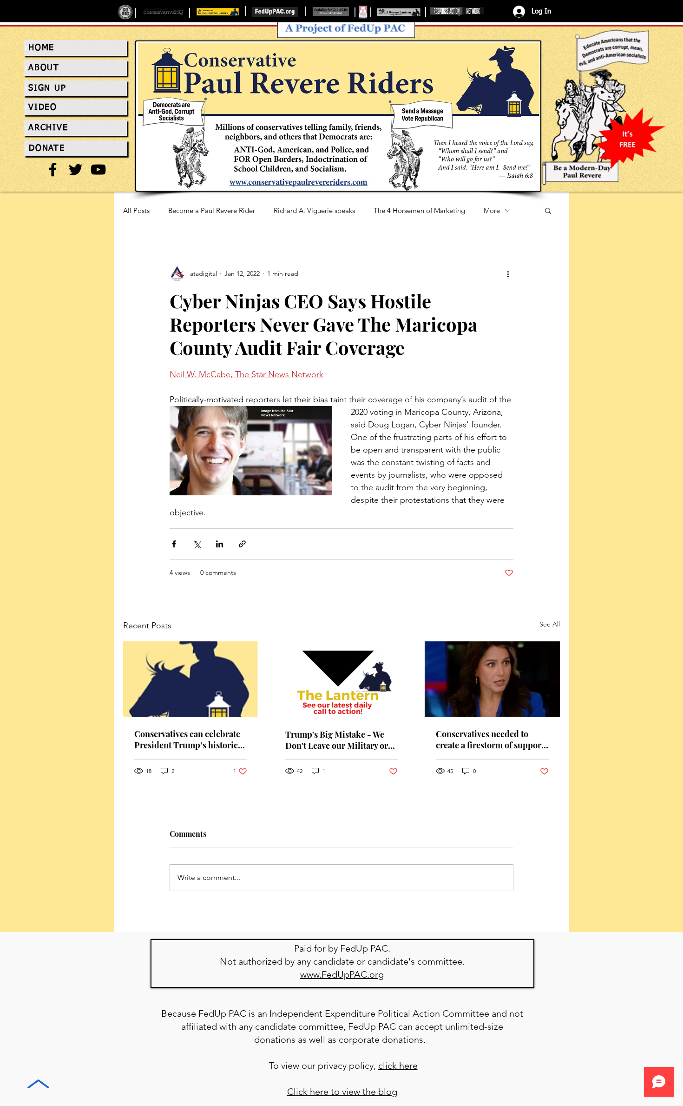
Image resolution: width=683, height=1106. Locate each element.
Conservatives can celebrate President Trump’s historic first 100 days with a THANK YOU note (188, 739)
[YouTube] (98, 169)
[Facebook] (53, 169)
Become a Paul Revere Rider (211, 210)
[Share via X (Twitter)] (196, 544)
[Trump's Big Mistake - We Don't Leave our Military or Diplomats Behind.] (341, 679)
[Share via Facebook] (174, 544)
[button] (548, 210)
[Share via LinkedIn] (219, 544)
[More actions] (507, 273)
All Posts (136, 210)
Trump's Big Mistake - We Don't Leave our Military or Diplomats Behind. (336, 740)
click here (398, 1065)
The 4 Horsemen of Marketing (419, 210)
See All (549, 624)
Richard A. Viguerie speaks (314, 210)
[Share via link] (242, 544)
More (492, 210)
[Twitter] (75, 169)
